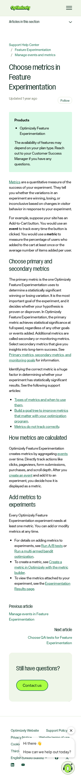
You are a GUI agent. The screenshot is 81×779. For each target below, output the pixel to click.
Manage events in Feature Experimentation (28, 616)
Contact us (32, 685)
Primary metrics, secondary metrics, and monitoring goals (40, 357)
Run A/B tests (52, 546)
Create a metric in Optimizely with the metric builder (41, 567)
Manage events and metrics (35, 55)
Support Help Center (24, 45)
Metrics (14, 182)
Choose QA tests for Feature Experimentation (50, 640)
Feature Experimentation (33, 50)
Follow (65, 100)
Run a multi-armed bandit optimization (33, 553)
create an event (20, 475)
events (62, 454)
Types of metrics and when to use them (40, 402)
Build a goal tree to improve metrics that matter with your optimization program (41, 415)
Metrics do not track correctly (36, 426)
